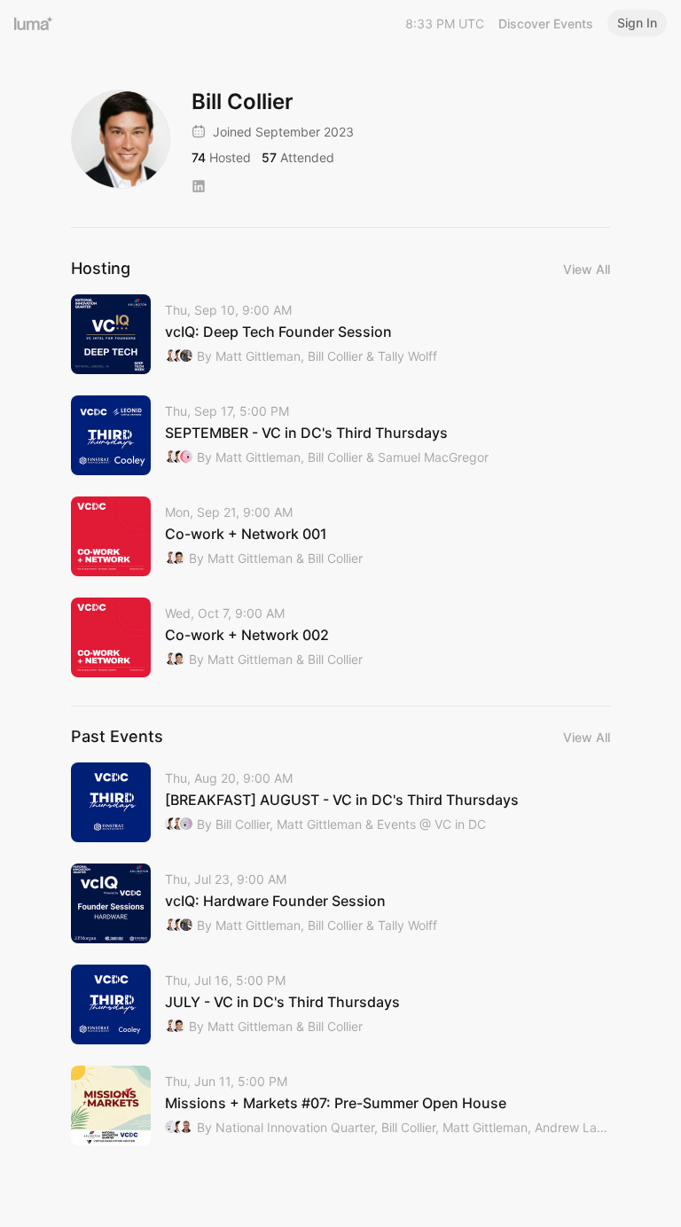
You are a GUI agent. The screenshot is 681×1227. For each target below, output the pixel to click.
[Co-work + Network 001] (340, 536)
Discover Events (545, 23)
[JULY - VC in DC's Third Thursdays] (340, 1004)
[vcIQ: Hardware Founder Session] (340, 903)
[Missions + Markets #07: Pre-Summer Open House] (340, 1105)
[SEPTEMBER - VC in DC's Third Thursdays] (340, 435)
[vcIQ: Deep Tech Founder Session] (340, 334)
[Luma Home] (33, 23)
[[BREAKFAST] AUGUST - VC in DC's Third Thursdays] (340, 802)
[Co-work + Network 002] (340, 637)
